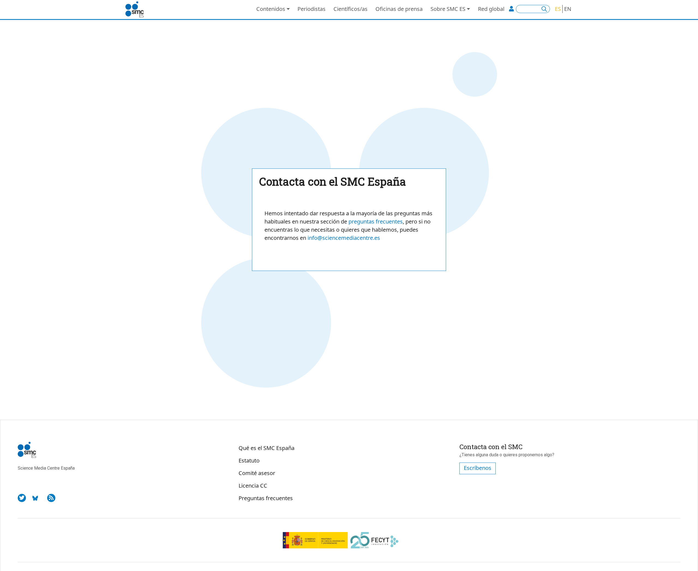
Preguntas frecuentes (266, 498)
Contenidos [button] (270, 9)
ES (558, 9)
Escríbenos (477, 468)
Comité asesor (257, 473)
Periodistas (311, 9)
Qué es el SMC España (266, 448)
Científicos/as (350, 9)
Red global (491, 9)
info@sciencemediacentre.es (344, 237)
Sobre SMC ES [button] (448, 9)
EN (567, 9)
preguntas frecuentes (375, 221)
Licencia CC (253, 485)
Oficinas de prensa (399, 9)
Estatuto (249, 460)
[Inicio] (136, 9)
